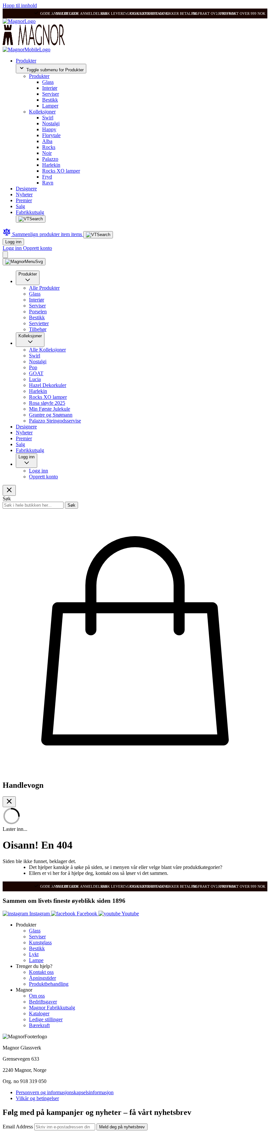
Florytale (51, 135)
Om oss (37, 996)
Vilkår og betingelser (37, 1098)
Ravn (47, 182)
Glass (48, 82)
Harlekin (51, 165)
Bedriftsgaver (43, 1001)
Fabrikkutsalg (30, 212)
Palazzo (50, 159)
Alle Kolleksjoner (47, 349)
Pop (33, 367)
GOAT (36, 373)
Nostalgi (51, 123)
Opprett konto (37, 248)
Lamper (50, 105)
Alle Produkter (44, 288)
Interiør (49, 88)
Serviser (50, 94)
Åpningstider (42, 978)
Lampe (36, 960)
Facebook (86, 913)
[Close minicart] (9, 801)
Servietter (39, 323)
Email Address (18, 1126)
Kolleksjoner (42, 111)
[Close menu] (9, 490)
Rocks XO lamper (61, 171)
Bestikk (50, 100)
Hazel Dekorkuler (47, 385)
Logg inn (13, 241)
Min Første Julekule (49, 409)
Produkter (26, 60)
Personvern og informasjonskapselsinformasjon (65, 1092)
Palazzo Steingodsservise (55, 420)
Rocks (48, 147)
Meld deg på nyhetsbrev (122, 1126)
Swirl (47, 117)
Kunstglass (40, 942)
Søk (71, 505)
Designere (26, 188)
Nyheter (24, 194)
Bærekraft (39, 1025)
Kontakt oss (41, 972)
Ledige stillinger (46, 1019)
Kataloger (39, 1013)
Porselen (38, 311)
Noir (47, 153)
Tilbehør (37, 329)
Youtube (130, 913)
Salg (20, 206)
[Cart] (5, 254)
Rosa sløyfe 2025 (47, 403)
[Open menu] (24, 261)
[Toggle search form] (30, 219)
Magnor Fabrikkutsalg (52, 1007)
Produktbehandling (48, 984)
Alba (47, 141)
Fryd (47, 177)
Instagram (39, 913)
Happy (49, 129)
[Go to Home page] (19, 21)
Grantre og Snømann (50, 415)
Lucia (35, 379)
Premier (24, 200)
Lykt (34, 954)
